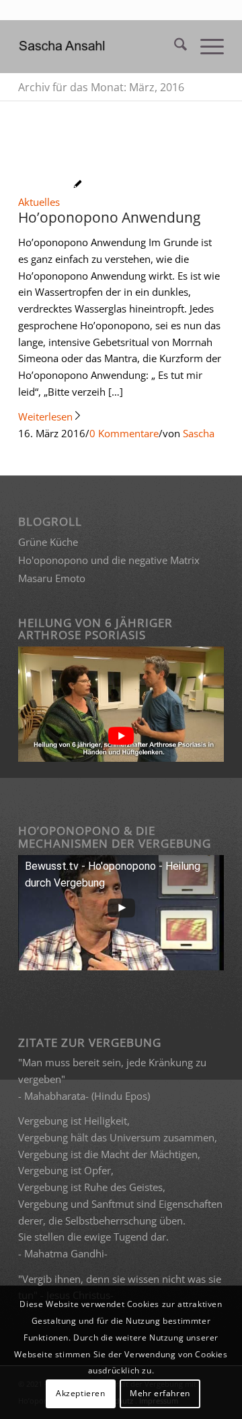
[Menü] (205, 46)
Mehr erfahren (160, 1393)
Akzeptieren (81, 1393)
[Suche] (174, 46)
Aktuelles (39, 202)
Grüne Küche (48, 542)
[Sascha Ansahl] (100, 46)
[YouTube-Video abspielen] (121, 735)
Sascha (198, 433)
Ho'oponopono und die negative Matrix (109, 560)
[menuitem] (174, 46)
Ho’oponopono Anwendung (109, 217)
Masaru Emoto (51, 578)
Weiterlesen (45, 416)
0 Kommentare (124, 433)
